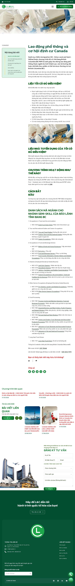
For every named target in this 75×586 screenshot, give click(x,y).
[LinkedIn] (33, 371)
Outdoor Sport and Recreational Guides (50, 234)
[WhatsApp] (37, 371)
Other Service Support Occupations (48, 291)
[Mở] (53, 6)
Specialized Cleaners (44, 268)
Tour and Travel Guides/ (45, 232)
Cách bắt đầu (11, 67)
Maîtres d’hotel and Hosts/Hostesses (49, 246)
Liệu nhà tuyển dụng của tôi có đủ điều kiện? (15, 59)
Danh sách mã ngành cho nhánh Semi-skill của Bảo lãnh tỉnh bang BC (15, 72)
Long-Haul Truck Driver (45, 341)
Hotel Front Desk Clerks (45, 225)
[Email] (44, 371)
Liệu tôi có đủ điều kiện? (14, 56)
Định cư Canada (63, 547)
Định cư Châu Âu (63, 553)
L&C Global (43, 348)
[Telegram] (41, 371)
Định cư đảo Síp (63, 558)
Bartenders (41, 251)
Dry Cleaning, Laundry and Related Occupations (52, 287)
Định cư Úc (62, 555)
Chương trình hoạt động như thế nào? (14, 64)
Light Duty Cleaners (44, 265)
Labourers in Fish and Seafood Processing (51, 331)
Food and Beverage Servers (46, 253)
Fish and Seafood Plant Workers (48, 315)
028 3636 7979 (66, 352)
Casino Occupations (44, 239)
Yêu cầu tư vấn (36, 512)
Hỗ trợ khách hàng (66, 6)
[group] (32, 420)
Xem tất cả (6, 418)
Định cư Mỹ (62, 550)
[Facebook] (29, 371)
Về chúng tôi (62, 545)
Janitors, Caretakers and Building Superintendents (53, 270)
